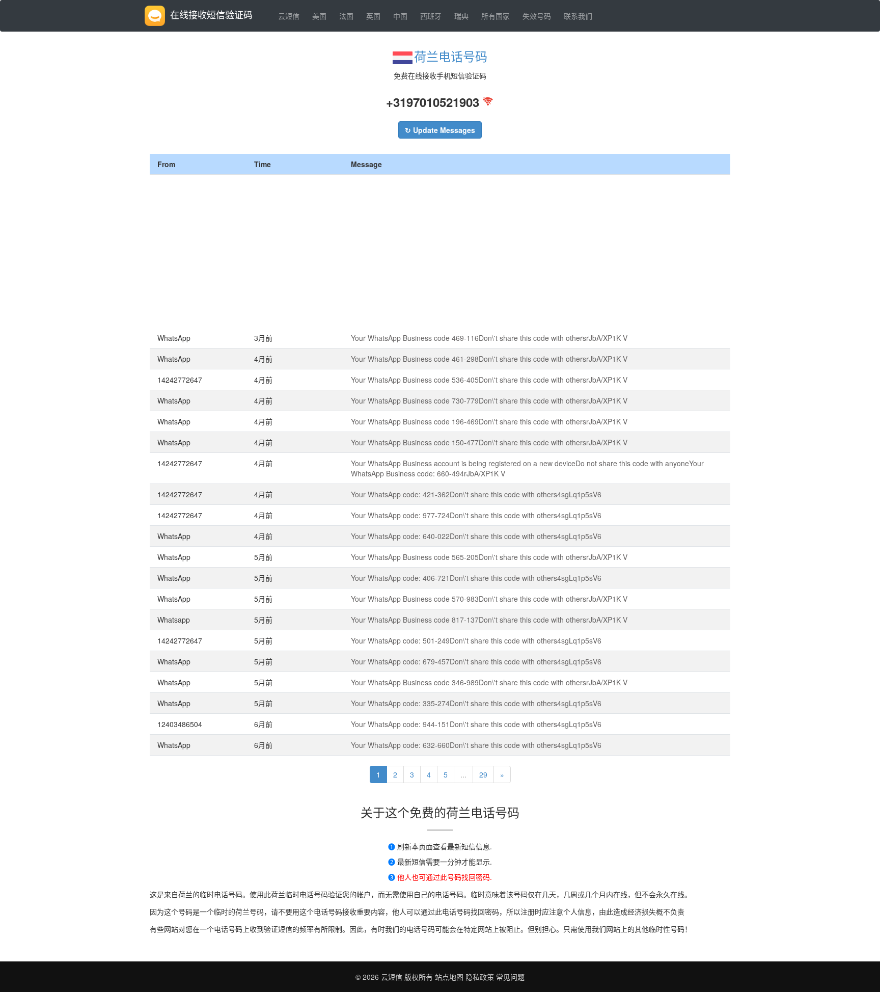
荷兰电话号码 (450, 56)
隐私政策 (478, 977)
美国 (319, 16)
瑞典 (461, 16)
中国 (400, 16)
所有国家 (495, 16)
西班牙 (431, 16)
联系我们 (578, 16)
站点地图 (449, 977)
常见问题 (510, 977)
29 (483, 774)
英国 (373, 16)
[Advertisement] (440, 251)
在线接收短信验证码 (211, 14)
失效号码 (536, 16)
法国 (346, 16)
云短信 (288, 16)
